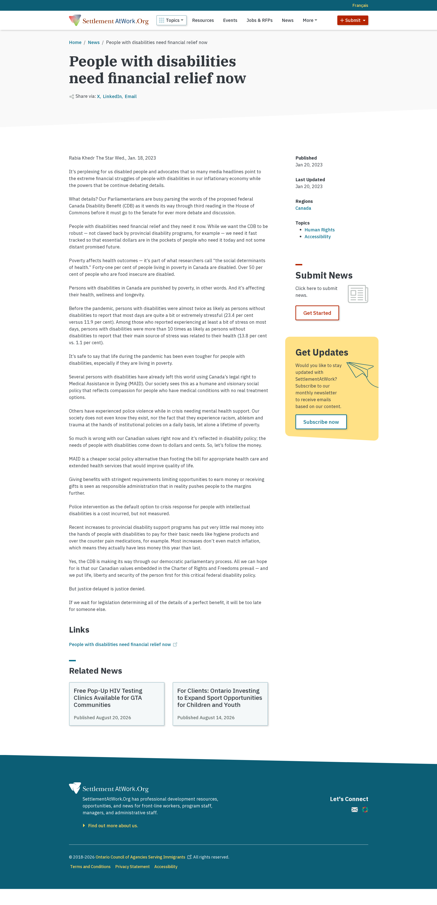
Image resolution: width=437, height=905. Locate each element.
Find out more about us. (113, 825)
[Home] (109, 20)
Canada (303, 208)
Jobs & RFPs (259, 20)
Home (75, 42)
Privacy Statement (132, 866)
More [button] (308, 20)
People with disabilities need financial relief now (120, 644)
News (288, 20)
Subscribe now (321, 421)
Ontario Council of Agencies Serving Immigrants (140, 857)
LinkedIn (112, 96)
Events (230, 20)
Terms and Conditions (90, 866)
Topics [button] (173, 20)
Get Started (317, 312)
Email (131, 96)
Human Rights (320, 230)
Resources (203, 20)
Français (360, 5)
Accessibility (318, 236)
